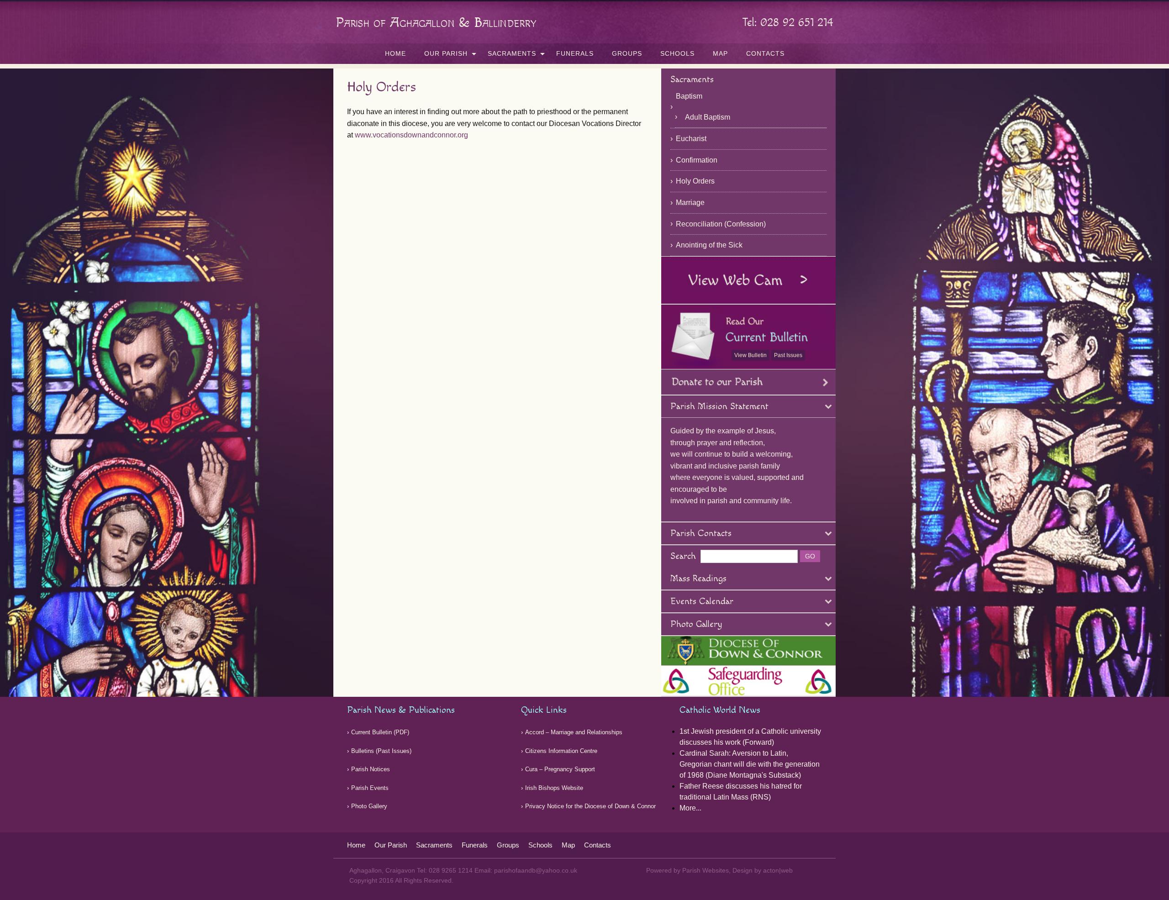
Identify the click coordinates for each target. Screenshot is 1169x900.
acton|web (778, 870)
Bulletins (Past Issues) (381, 751)
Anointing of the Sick (709, 245)
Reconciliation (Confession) (721, 224)
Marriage (690, 202)
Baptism (689, 96)
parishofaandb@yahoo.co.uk (535, 870)
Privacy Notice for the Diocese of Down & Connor (590, 806)
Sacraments (512, 53)
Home (395, 53)
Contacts (765, 53)
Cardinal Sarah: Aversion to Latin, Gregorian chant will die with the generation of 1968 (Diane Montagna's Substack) (749, 764)
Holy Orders (695, 181)
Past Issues (788, 355)
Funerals (575, 53)
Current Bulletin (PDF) (380, 732)
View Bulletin (750, 355)
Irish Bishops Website (554, 788)
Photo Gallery (369, 806)
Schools (677, 53)
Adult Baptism (707, 117)
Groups (627, 53)
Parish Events (370, 788)
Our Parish (446, 53)
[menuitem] (395, 53)
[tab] (748, 406)
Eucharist (691, 138)
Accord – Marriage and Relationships (573, 732)
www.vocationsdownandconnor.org (411, 135)
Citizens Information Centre (561, 751)
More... (690, 808)
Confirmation (696, 160)
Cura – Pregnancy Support (560, 769)
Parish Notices (370, 769)
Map (720, 53)
